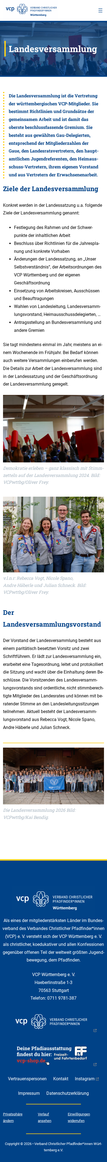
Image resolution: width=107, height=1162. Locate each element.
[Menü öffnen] (100, 10)
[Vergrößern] (97, 755)
